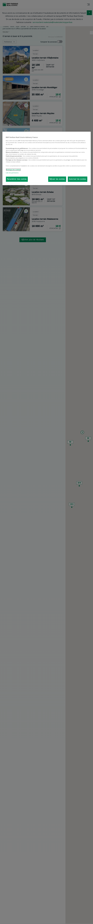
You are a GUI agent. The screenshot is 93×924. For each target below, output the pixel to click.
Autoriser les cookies (77, 179)
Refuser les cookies (57, 179)
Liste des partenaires (12, 173)
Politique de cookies (13, 169)
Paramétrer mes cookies (17, 179)
